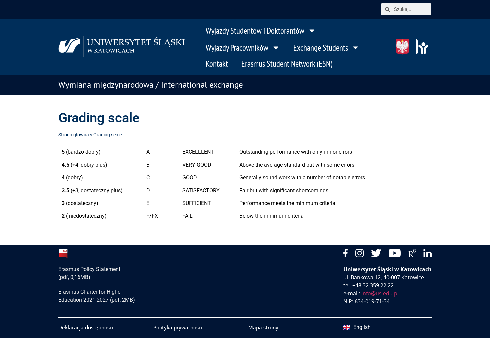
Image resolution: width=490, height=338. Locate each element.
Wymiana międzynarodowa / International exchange (150, 84)
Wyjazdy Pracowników (237, 47)
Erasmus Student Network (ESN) (286, 63)
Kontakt (217, 63)
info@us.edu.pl (380, 293)
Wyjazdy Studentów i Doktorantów (255, 30)
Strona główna (73, 134)
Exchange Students (320, 47)
